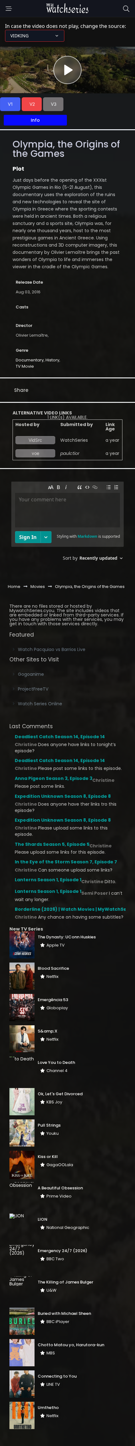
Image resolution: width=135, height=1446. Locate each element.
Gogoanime (31, 674)
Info (35, 120)
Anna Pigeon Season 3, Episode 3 (53, 778)
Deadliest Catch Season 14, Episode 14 (60, 737)
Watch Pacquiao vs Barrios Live (51, 649)
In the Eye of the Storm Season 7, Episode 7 (66, 862)
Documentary (30, 360)
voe (35, 453)
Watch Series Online (40, 704)
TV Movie (25, 366)
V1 (10, 104)
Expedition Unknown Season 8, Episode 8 (63, 796)
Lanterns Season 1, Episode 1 (48, 880)
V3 (54, 104)
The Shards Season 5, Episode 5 (52, 844)
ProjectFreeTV (33, 689)
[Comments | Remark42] (67, 523)
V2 (32, 104)
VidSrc (35, 440)
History (52, 360)
